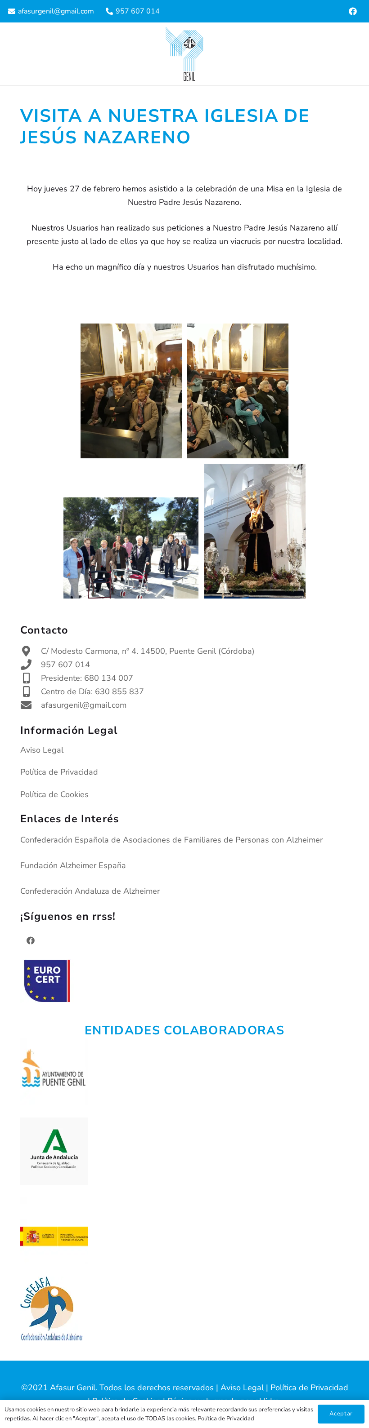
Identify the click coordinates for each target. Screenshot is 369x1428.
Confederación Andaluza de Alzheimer (90, 891)
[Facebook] (353, 11)
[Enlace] (185, 54)
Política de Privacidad (59, 772)
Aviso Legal (41, 750)
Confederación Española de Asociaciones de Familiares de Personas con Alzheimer (171, 839)
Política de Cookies (54, 794)
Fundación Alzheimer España (73, 865)
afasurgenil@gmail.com (83, 705)
